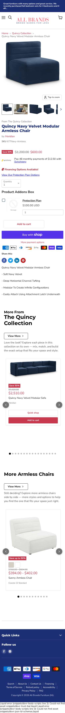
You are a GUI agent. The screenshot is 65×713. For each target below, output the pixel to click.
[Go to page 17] (55, 453)
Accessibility (49, 687)
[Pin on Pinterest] (23, 260)
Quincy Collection (21, 33)
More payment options (32, 242)
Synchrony (20, 161)
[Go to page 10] (35, 453)
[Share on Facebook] (4, 260)
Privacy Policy (28, 690)
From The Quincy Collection (17, 121)
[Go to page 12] (41, 453)
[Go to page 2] (13, 453)
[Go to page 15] (49, 453)
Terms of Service (14, 687)
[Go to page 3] (15, 453)
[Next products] (59, 405)
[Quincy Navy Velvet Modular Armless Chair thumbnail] (7, 109)
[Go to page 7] (27, 453)
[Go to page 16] (52, 453)
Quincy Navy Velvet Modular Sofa (27, 398)
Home (5, 33)
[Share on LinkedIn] (16, 260)
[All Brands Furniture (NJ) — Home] (32, 20)
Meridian (10, 136)
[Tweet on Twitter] (10, 260)
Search (11, 683)
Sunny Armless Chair (20, 577)
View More (14, 336)
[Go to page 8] (29, 453)
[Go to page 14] (47, 453)
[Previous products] (6, 405)
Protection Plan (31, 200)
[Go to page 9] (32, 453)
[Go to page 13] (44, 453)
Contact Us (35, 683)
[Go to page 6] (24, 453)
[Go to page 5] (21, 453)
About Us (22, 683)
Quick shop (33, 412)
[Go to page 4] (18, 453)
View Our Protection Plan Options (21, 175)
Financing (49, 683)
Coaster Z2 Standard (17, 583)
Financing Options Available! (21, 169)
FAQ (41, 690)
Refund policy (32, 687)
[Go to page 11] (38, 453)
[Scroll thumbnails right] (60, 109)
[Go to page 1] (10, 454)
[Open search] (10, 17)
